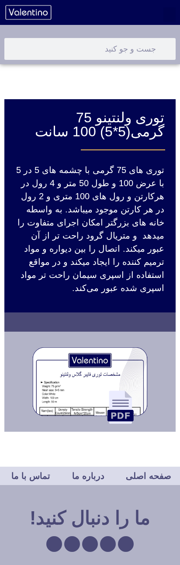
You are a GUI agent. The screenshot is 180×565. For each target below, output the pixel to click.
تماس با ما (30, 476)
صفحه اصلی (148, 476)
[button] (169, 14)
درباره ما (88, 476)
